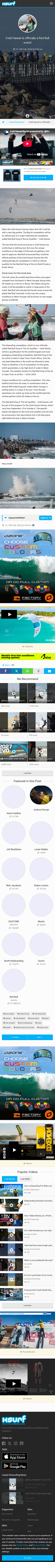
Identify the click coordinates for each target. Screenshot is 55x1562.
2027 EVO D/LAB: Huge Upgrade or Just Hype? (42, 700)
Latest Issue (7, 1530)
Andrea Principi (41, 809)
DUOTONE (14, 921)
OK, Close (27, 1558)
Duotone (8, 1018)
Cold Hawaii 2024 (39, 1014)
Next (39, 1037)
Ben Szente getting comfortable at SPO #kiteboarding (42, 759)
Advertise (32, 1514)
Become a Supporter (11, 1520)
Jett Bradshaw (13, 849)
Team (30, 1525)
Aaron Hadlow (14, 813)
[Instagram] (16, 1444)
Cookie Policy (22, 1545)
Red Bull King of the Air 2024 (24, 1027)
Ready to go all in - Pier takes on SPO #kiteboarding (42, 730)
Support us (44, 518)
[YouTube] (21, 1444)
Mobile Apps (33, 1520)
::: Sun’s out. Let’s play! (11, 730)
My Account (7, 1514)
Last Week (25, 1179)
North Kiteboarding (13, 961)
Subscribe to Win (38, 177)
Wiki (29, 1531)
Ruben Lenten (41, 885)
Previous (15, 1037)
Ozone (41, 961)
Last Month (9, 1179)
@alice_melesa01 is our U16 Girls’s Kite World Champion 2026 (14, 700)
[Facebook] (4, 1444)
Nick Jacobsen (13, 885)
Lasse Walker (41, 849)
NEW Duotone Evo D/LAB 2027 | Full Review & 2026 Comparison (14, 759)
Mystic (41, 921)
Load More (27, 773)
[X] (10, 1444)
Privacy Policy (39, 1545)
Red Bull (14, 996)
